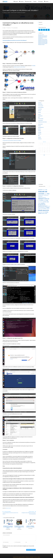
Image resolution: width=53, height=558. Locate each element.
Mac (44, 203)
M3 (43, 203)
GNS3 (40, 200)
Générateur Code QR (41, 44)
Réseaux (39, 130)
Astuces (39, 114)
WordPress (39, 138)
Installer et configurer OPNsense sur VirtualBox (30, 526)
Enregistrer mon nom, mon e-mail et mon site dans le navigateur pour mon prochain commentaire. (18, 546)
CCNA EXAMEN (41, 193)
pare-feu (49, 206)
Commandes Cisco (46, 195)
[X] (39, 30)
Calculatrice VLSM (41, 34)
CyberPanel (40, 109)
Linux (48, 201)
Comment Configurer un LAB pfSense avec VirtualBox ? (18, 12)
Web (39, 135)
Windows (39, 137)
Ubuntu (40, 210)
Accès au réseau (40, 118)
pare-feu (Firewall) (41, 207)
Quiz (39, 117)
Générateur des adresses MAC (42, 42)
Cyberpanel (40, 198)
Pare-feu (9, 27)
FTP (38, 200)
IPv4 (42, 200)
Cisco (48, 193)
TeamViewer (47, 208)
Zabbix (46, 213)
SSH (42, 208)
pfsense (45, 207)
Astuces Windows (41, 107)
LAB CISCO (44, 201)
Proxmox (39, 112)
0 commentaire (15, 27)
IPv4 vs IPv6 (44, 200)
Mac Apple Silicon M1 (41, 204)
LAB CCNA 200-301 (41, 127)
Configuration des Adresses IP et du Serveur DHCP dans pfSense (8, 527)
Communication (40, 196)
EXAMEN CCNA (46, 198)
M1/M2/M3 (39, 203)
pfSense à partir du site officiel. (19, 67)
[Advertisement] (44, 59)
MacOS (46, 206)
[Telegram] (49, 30)
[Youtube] (46, 30)
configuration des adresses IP (42, 197)
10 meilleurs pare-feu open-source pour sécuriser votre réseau (19, 527)
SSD (41, 208)
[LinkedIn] (44, 30)
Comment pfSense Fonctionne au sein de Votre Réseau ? (15, 40)
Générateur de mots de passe (42, 43)
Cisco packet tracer (40, 195)
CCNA (46, 189)
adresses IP (40, 189)
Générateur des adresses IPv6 (42, 41)
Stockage (39, 132)
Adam (5, 27)
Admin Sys (39, 102)
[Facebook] (42, 30)
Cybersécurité (40, 124)
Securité (39, 208)
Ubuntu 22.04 (46, 210)
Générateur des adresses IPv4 (42, 40)
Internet (39, 125)
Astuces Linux (40, 104)
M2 (41, 203)
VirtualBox (33, 65)
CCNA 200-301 (42, 192)
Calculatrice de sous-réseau (42, 39)
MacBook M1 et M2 (41, 206)
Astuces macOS (40, 105)
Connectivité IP (40, 120)
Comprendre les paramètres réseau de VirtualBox (12, 140)
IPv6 (47, 200)
